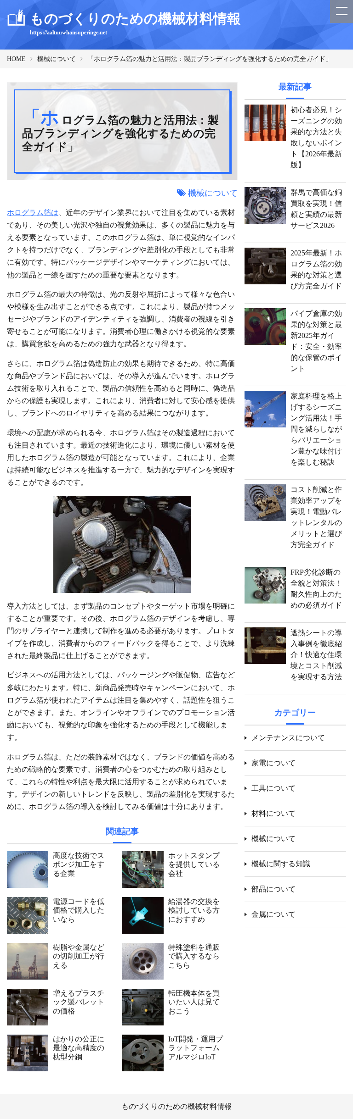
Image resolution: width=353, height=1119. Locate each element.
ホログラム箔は (32, 212)
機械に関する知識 (280, 864)
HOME (16, 58)
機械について (56, 58)
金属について (273, 914)
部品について (273, 889)
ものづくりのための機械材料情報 (176, 1106)
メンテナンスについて (288, 738)
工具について (273, 788)
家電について (273, 763)
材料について (273, 813)
